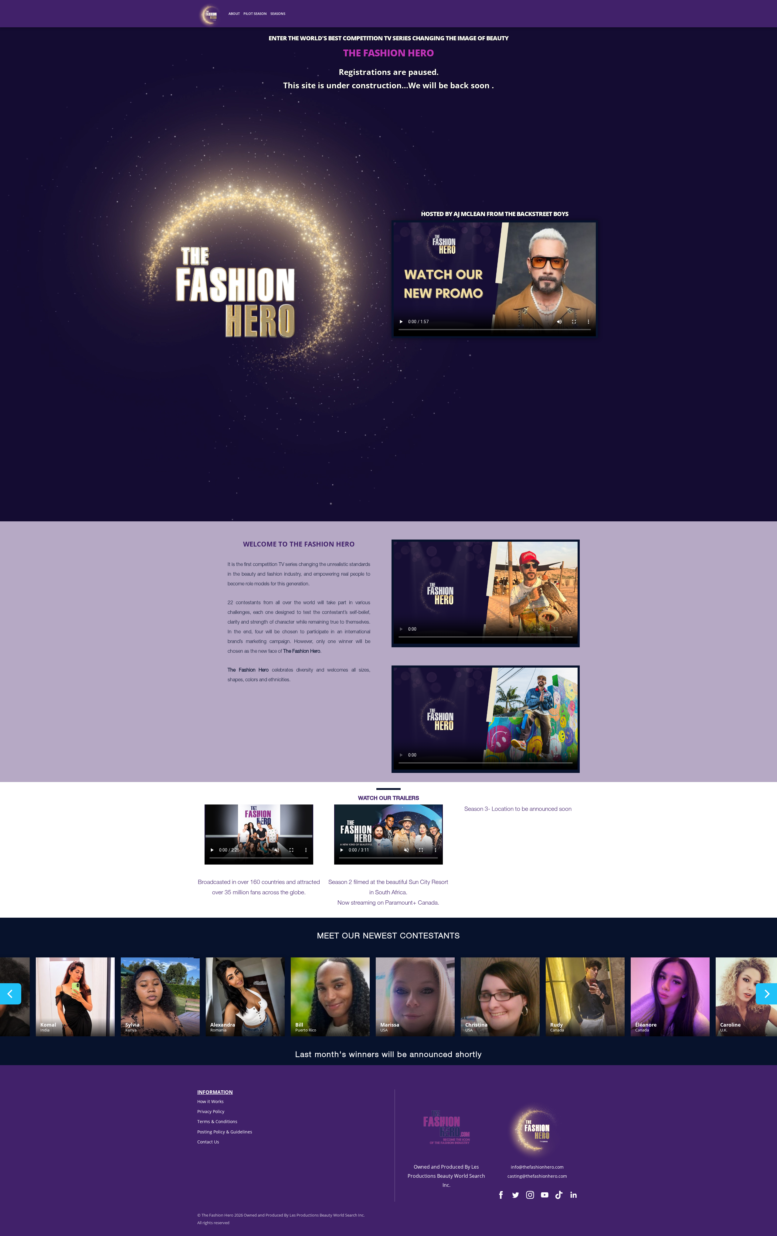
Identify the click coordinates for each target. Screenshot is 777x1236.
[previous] (10, 993)
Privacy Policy (210, 1111)
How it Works (210, 1101)
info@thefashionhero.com (537, 1167)
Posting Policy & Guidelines (224, 1132)
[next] (766, 993)
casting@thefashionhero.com (537, 1176)
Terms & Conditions (217, 1121)
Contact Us (208, 1142)
